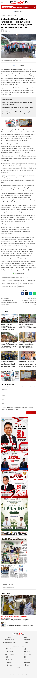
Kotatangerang (31, 280)
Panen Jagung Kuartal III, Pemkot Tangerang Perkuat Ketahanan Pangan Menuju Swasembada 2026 (9, 345)
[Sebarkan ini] (22, 293)
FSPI (28, 277)
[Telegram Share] (30, 293)
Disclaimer (27, 640)
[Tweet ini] (26, 293)
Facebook (10, 649)
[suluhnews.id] (18, 2)
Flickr (28, 665)
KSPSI (3, 283)
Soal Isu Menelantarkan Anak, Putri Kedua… (20, 625)
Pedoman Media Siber (9, 642)
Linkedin (28, 657)
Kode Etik (27, 637)
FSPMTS (4, 280)
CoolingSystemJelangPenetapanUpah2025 (13, 277)
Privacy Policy (9, 640)
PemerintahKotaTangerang (9, 286)
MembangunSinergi (12, 283)
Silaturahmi (21, 286)
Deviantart (10, 660)
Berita (2, 616)
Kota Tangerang (8, 616)
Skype (10, 662)
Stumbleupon (10, 654)
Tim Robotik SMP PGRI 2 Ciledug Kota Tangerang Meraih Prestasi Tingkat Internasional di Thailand (8, 364)
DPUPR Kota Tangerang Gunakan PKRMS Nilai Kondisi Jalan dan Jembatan (27, 326)
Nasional (13, 624)
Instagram (10, 657)
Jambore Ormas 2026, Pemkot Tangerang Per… (15, 620)
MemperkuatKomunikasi (26, 283)
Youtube (28, 662)
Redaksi (27, 642)
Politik (3, 618)
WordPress (28, 654)
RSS (19, 668)
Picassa (10, 665)
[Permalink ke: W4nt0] (2, 31)
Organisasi (16, 616)
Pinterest (11, 651)
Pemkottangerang (9, 588)
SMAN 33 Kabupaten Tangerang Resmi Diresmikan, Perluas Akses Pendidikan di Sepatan (8, 327)
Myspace (28, 660)
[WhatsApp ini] (34, 293)
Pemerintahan (23, 616)
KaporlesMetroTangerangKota (16, 280)
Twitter (28, 649)
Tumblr (28, 651)
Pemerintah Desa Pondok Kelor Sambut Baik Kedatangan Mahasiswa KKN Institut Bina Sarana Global (27, 364)
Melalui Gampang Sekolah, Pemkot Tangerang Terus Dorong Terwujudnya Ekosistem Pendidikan (27, 345)
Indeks (9, 637)
